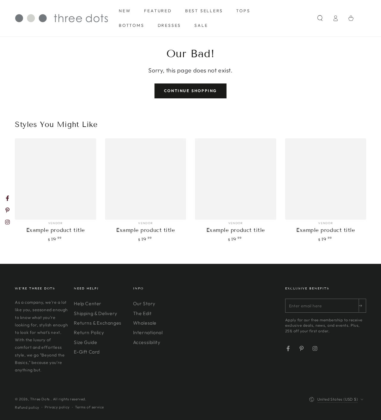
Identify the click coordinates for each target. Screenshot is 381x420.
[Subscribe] (362, 305)
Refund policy (27, 407)
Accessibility (146, 342)
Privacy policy (57, 407)
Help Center (88, 303)
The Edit (142, 313)
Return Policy (89, 332)
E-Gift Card (87, 352)
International (148, 332)
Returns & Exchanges (97, 323)
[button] (320, 18)
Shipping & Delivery (95, 313)
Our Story (144, 303)
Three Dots (40, 399)
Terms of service (89, 407)
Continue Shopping (190, 90)
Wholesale (145, 323)
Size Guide (85, 342)
